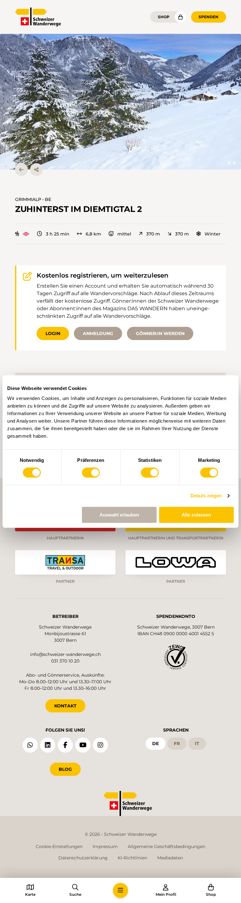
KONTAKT (65, 706)
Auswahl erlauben (119, 514)
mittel (124, 233)
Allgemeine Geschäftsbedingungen (166, 846)
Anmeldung (98, 333)
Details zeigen (206, 495)
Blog (65, 769)
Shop (163, 16)
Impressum (105, 846)
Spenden (208, 16)
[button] (120, 102)
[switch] (91, 473)
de (155, 743)
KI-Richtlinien (132, 858)
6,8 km (93, 233)
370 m (153, 233)
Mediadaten (170, 858)
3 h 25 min (57, 233)
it (197, 743)
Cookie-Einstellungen (59, 846)
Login (53, 333)
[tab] (229, 163)
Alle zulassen (196, 514)
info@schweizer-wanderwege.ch (65, 654)
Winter (213, 233)
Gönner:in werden (160, 333)
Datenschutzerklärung (83, 858)
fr (177, 743)
